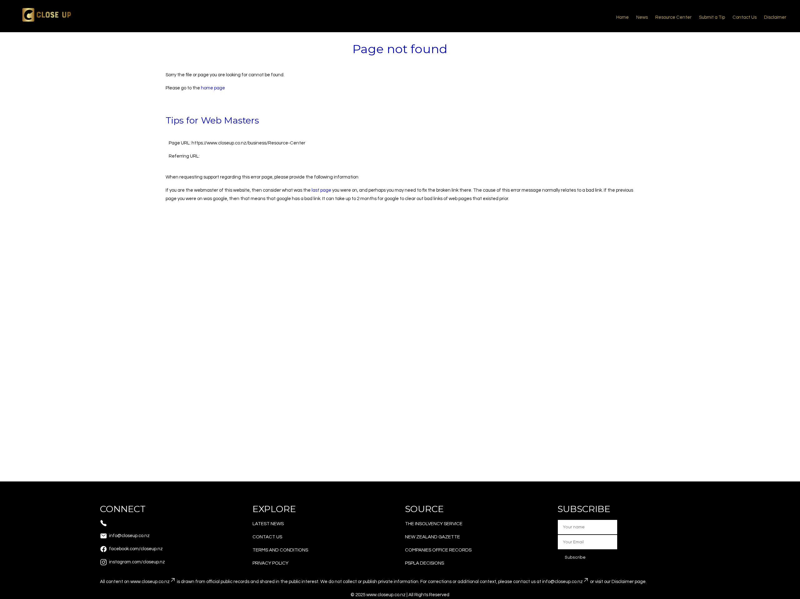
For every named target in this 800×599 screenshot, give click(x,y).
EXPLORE (274, 508)
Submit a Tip (712, 17)
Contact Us (744, 17)
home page (213, 88)
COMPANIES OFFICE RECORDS (438, 550)
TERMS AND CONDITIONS (280, 550)
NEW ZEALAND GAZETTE (432, 537)
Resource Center (673, 17)
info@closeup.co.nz (129, 535)
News (642, 17)
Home (622, 17)
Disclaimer (775, 17)
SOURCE (424, 508)
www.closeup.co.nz (150, 581)
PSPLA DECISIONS (424, 563)
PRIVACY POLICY (270, 563)
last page (321, 190)
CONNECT (123, 508)
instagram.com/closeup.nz (137, 562)
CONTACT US (267, 537)
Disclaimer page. (629, 581)
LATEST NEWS (268, 523)
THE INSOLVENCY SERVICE (433, 523)
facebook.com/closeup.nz (136, 548)
